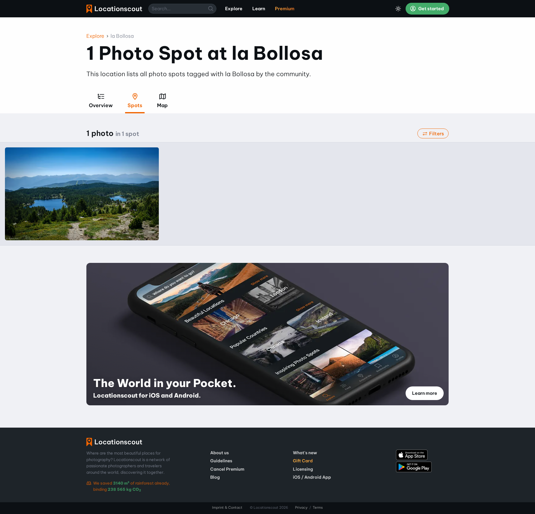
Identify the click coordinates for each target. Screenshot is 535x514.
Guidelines (221, 461)
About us (219, 452)
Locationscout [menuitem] (114, 9)
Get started (430, 8)
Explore (95, 36)
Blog (215, 477)
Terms (318, 507)
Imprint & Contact (227, 507)
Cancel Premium (227, 469)
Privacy (301, 507)
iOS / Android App (312, 477)
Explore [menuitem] (233, 8)
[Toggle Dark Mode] (398, 9)
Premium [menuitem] (284, 8)
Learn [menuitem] (258, 8)
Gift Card (303, 461)
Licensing (303, 469)
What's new (305, 452)
